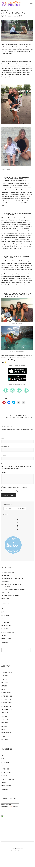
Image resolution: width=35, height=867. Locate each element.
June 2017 (4, 719)
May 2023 (4, 682)
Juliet (22, 848)
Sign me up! (21, 508)
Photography (6, 625)
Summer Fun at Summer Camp (11, 584)
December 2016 (6, 739)
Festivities (5, 615)
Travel (3, 635)
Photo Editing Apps (19, 415)
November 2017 (6, 706)
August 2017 (5, 713)
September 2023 (6, 672)
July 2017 (4, 716)
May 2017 (4, 723)
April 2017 (4, 726)
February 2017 (6, 733)
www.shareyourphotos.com (17, 384)
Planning (4, 629)
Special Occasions (7, 632)
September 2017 (6, 709)
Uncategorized (6, 639)
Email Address (5, 446)
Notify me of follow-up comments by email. (15, 487)
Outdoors (5, 622)
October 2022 (6, 699)
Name (3, 438)
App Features (4, 10)
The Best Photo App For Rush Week (17, 417)
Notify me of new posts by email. (12, 491)
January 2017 (5, 736)
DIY (2, 612)
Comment (3, 472)
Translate (15, 806)
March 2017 (5, 729)
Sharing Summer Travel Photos (12, 578)
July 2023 (4, 676)
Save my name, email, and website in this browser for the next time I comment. (16, 467)
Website (3, 455)
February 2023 (6, 692)
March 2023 (5, 689)
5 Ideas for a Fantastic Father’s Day (13, 590)
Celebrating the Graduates (10, 595)
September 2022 (6, 703)
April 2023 (4, 686)
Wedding (4, 642)
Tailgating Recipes (7, 573)
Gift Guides (5, 619)
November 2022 (6, 696)
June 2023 (4, 679)
